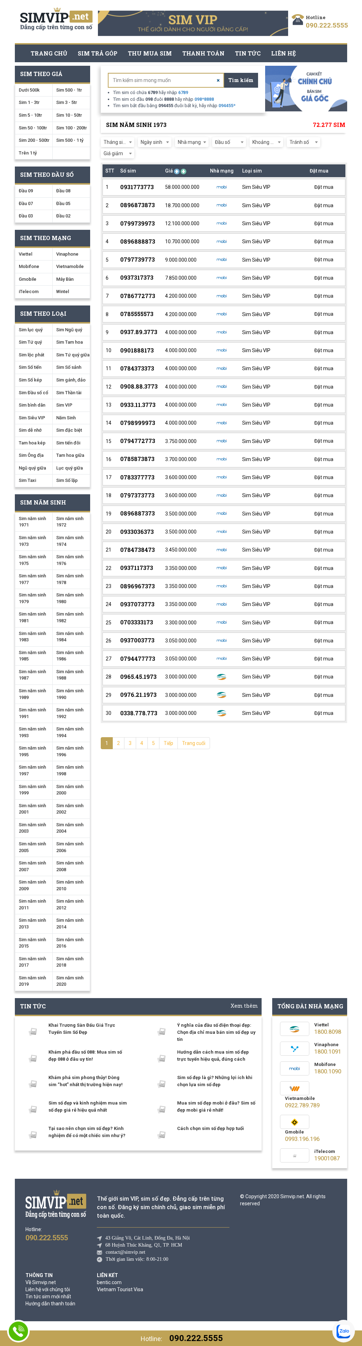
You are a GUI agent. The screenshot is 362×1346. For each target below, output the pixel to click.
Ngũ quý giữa (32, 468)
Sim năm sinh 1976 (69, 560)
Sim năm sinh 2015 (32, 943)
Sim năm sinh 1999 (32, 790)
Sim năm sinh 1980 (69, 598)
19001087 (327, 1158)
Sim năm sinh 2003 (32, 828)
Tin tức (248, 53)
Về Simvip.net (40, 1282)
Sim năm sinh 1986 (69, 656)
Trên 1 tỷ (28, 153)
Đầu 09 (26, 190)
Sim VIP (64, 405)
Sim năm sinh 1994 (69, 732)
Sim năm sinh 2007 (32, 866)
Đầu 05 (63, 203)
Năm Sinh (66, 417)
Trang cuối (193, 743)
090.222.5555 (327, 25)
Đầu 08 (63, 190)
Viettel (25, 254)
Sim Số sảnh (68, 367)
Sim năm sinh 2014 (69, 923)
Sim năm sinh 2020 (69, 981)
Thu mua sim (150, 53)
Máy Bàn (65, 279)
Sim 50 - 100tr (33, 127)
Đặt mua (323, 187)
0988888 (204, 99)
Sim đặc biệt (69, 430)
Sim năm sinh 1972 (69, 522)
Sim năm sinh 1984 (69, 637)
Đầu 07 (26, 203)
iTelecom (29, 291)
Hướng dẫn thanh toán (50, 1303)
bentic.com (109, 1282)
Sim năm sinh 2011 (32, 904)
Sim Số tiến (30, 367)
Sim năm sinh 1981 (32, 617)
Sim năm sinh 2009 (32, 885)
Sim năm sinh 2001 (32, 809)
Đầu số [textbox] (222, 142)
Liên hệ (283, 53)
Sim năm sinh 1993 (32, 732)
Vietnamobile (70, 266)
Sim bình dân (32, 405)
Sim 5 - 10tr (30, 115)
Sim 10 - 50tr (69, 115)
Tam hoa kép (32, 442)
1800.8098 (327, 1032)
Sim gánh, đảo (71, 380)
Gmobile (27, 279)
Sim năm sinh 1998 (69, 770)
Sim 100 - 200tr (71, 127)
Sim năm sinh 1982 (69, 617)
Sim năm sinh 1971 (32, 522)
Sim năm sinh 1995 (32, 751)
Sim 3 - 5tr (66, 102)
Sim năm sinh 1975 (32, 560)
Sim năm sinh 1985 (32, 656)
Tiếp (168, 743)
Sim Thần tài (68, 392)
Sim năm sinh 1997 (32, 770)
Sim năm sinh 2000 (69, 790)
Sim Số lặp (67, 480)
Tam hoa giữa (70, 455)
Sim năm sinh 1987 (32, 675)
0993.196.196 (302, 1139)
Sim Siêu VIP (32, 417)
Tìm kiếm (240, 80)
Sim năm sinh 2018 (69, 962)
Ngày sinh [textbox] (151, 142)
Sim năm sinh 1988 (69, 675)
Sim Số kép (30, 380)
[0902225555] (18, 1331)
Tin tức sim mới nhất (48, 1296)
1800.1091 (327, 1051)
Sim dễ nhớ (30, 430)
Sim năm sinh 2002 (69, 809)
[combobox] (117, 142)
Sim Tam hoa (69, 342)
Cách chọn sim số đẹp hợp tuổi (210, 1128)
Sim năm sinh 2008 (69, 866)
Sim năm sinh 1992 (69, 713)
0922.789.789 (302, 1105)
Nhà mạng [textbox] (189, 142)
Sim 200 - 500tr (34, 140)
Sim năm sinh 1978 (69, 579)
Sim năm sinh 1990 (69, 694)
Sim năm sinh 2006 (69, 847)
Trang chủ (49, 53)
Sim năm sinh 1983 (32, 637)
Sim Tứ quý (30, 342)
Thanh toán (203, 53)
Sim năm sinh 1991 (32, 713)
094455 (226, 105)
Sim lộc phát (31, 354)
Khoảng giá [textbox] (264, 142)
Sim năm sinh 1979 (32, 598)
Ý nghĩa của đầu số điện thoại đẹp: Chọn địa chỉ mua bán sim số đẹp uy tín (216, 1032)
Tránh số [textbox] (299, 142)
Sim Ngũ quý (69, 329)
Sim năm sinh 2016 (69, 943)
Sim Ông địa (31, 455)
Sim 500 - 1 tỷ (69, 140)
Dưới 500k (29, 90)
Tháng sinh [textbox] (116, 142)
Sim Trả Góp (97, 53)
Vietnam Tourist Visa (120, 1289)
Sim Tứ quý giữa (72, 354)
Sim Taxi (27, 480)
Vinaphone (67, 254)
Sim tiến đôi (68, 442)
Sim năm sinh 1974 (69, 541)
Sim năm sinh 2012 (69, 904)
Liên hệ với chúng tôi (47, 1289)
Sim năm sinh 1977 (32, 579)
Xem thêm (244, 1005)
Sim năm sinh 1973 (32, 541)
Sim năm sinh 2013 (32, 923)
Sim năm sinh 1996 (69, 751)
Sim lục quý (30, 329)
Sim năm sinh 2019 (32, 981)
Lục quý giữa (69, 468)
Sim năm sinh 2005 (32, 847)
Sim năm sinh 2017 (32, 962)
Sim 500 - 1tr (69, 90)
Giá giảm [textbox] (113, 153)
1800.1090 (327, 1071)
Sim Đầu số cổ (33, 392)
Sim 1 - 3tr (29, 102)
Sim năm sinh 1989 (32, 694)
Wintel (62, 291)
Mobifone (29, 266)
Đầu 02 (63, 215)
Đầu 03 (26, 215)
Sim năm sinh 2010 (69, 885)
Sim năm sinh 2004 (69, 828)
